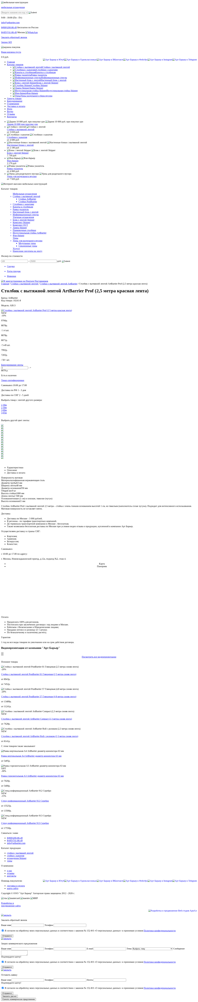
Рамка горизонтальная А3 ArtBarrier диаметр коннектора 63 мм (32, 776)
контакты (11, 876)
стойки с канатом (15, 855)
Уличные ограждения (23, 217)
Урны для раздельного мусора (22, 176)
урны (9, 861)
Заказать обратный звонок (14, 37)
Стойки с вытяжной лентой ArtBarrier (58, 283)
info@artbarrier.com (10, 22)
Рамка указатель (15, 168)
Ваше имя (6, 925)
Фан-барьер (12, 160)
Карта (102, 563)
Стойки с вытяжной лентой (20, 129)
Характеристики (15, 467)
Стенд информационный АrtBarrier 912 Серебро (25, 801)
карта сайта (12, 888)
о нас (9, 870)
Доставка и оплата (16, 473)
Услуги (16, 248)
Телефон (49, 925)
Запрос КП (6, 42)
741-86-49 (9, 32)
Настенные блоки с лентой (20, 145)
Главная (5, 283)
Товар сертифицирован (12, 380)
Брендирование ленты (12, 365)
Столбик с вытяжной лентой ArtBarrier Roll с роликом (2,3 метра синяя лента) (39, 736)
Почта (90, 980)
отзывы (10, 873)
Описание (12, 470)
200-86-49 (9, 27)
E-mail (90, 948)
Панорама (102, 566)
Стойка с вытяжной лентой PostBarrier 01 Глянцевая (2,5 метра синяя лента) (38, 674)
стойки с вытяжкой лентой (20, 853)
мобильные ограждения (13, 7)
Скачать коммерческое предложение (18, 999)
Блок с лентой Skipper (18, 153)
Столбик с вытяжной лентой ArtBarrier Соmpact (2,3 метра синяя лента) (36, 719)
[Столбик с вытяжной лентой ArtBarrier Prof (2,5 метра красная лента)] (36, 310)
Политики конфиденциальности (160, 930)
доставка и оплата (16, 886)
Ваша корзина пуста (11, 52)
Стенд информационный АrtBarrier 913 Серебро (25, 823)
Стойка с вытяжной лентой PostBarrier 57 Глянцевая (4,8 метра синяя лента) (38, 696)
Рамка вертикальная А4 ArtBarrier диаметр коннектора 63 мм (31, 756)
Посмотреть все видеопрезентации (99, 657)
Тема (129, 948)
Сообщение (179, 948)
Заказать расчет (9, 996)
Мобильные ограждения (25, 194)
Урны (15, 238)
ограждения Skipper (16, 858)
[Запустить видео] (2, 652)
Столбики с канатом (17, 137)
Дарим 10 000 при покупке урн (22, 124)
